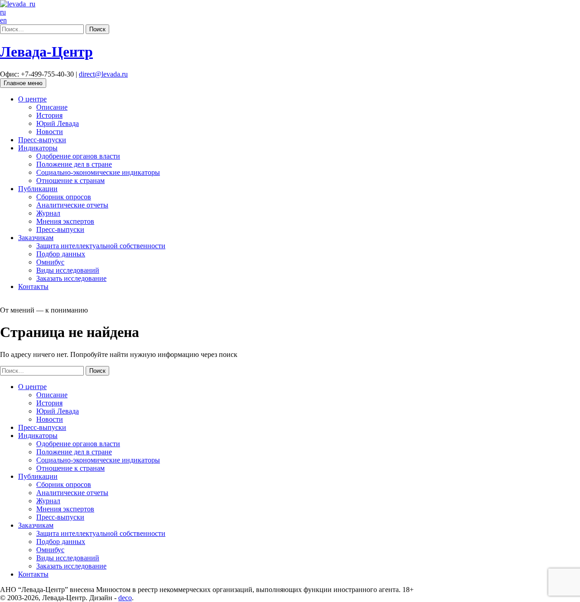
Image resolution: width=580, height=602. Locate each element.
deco (125, 598)
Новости (49, 131)
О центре (32, 99)
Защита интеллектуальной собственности (100, 246)
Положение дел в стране (74, 164)
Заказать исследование (71, 278)
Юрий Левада (57, 123)
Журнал (48, 213)
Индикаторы (38, 148)
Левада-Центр (46, 51)
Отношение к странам (70, 180)
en (3, 20)
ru (3, 12)
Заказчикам (35, 237)
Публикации (38, 189)
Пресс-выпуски (42, 140)
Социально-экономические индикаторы (98, 172)
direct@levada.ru (103, 74)
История (49, 115)
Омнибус (50, 262)
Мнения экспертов (65, 221)
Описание (52, 107)
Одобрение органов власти (78, 156)
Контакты (33, 286)
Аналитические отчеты (72, 205)
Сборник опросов (63, 197)
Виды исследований (67, 270)
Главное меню (23, 83)
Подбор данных (60, 254)
